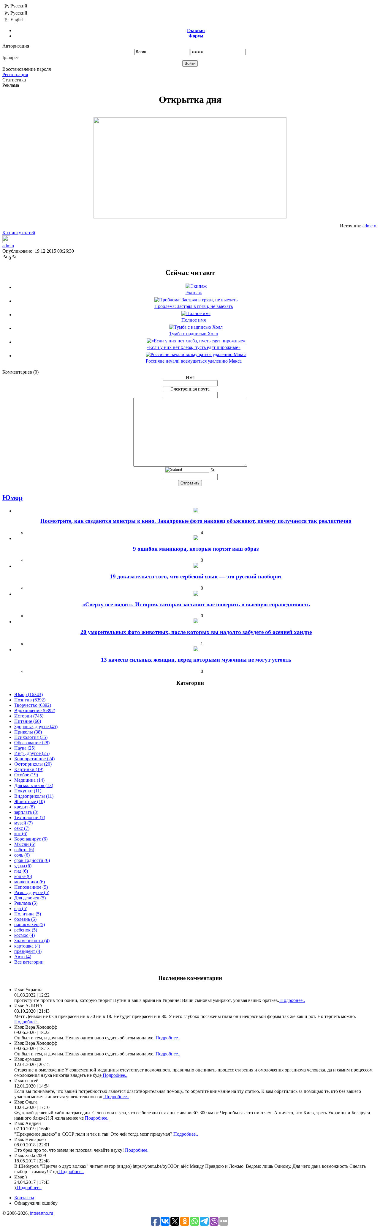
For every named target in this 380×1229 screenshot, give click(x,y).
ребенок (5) (25, 929)
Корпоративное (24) (34, 758)
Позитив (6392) (29, 699)
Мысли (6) (24, 844)
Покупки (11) (27, 790)
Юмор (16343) (28, 694)
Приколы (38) (28, 731)
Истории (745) (28, 715)
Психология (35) (31, 737)
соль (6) (22, 854)
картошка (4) (27, 945)
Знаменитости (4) (32, 940)
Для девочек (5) (30, 897)
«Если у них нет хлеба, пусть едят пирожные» (193, 347)
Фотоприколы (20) (33, 764)
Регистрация (15, 74)
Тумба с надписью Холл (193, 333)
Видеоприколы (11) (33, 796)
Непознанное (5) (31, 887)
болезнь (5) (25, 919)
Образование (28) (32, 742)
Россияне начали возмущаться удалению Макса (194, 360)
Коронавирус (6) (31, 838)
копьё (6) (23, 876)
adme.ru (370, 225)
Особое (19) (26, 774)
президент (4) (28, 951)
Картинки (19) (28, 769)
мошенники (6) (29, 881)
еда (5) (20, 908)
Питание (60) (27, 721)
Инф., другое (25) (32, 753)
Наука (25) (24, 747)
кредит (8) (24, 806)
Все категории (29, 961)
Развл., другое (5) (31, 892)
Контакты (24, 1197)
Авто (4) (22, 956)
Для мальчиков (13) (33, 785)
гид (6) (21, 871)
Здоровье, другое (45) (36, 726)
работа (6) (24, 849)
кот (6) (20, 833)
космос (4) (24, 935)
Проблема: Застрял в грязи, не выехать (193, 306)
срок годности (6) (32, 860)
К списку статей (18, 232)
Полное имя (193, 319)
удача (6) (22, 865)
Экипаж (194, 292)
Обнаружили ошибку (36, 1203)
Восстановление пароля (26, 69)
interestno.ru (41, 1213)
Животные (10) (29, 801)
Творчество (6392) (32, 705)
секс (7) (21, 828)
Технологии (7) (29, 817)
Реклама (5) (25, 903)
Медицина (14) (29, 780)
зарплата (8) (26, 812)
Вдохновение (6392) (34, 710)
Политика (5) (27, 913)
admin (8, 245)
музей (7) (23, 822)
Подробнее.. (292, 1000)
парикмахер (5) (29, 924)
